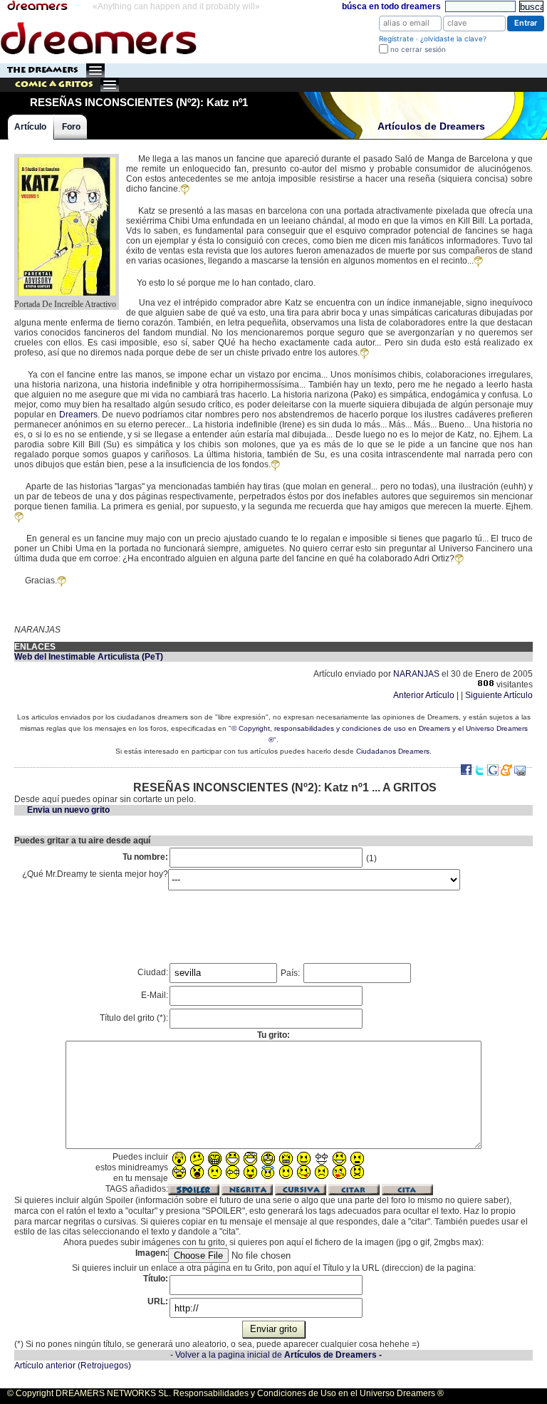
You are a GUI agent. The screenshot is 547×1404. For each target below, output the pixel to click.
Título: (155, 1279)
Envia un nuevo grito (68, 810)
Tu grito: (273, 1035)
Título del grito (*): (134, 1018)
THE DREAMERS (42, 70)
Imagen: (151, 1253)
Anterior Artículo (423, 695)
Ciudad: (152, 972)
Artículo (30, 127)
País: (291, 973)
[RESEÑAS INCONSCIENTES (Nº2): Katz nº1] (66, 159)
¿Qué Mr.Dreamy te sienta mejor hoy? (95, 874)
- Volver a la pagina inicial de (276, 1355)
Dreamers (78, 415)
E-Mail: (154, 995)
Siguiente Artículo (499, 695)
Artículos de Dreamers (431, 126)
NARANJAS (416, 674)
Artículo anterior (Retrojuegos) (72, 1366)
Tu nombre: (145, 857)
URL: (157, 1301)
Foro (71, 127)
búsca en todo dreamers (391, 6)
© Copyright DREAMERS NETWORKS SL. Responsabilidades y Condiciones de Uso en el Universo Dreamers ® (225, 1393)
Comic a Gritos (54, 84)
